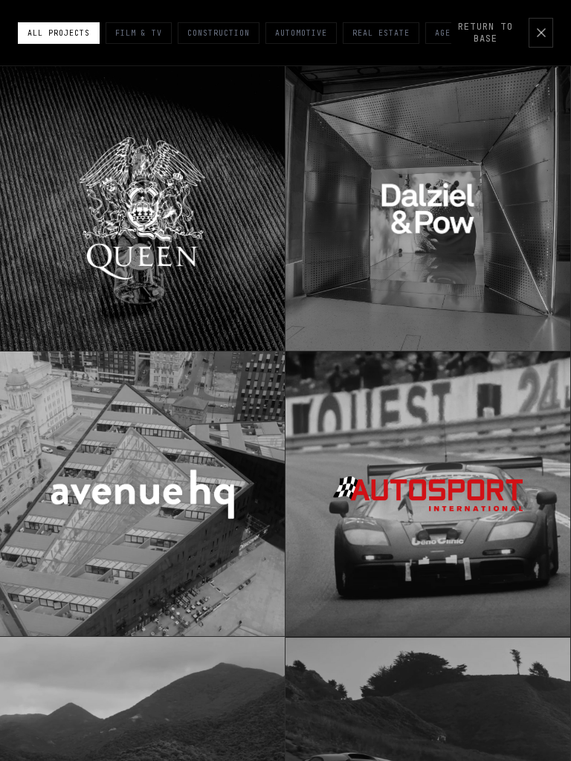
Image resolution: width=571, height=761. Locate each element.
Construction (218, 33)
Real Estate (381, 33)
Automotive (301, 33)
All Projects (59, 33)
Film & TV (138, 33)
